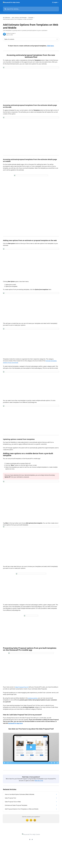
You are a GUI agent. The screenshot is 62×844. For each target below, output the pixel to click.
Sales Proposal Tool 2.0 (21, 687)
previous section (32, 698)
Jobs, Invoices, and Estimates (19, 17)
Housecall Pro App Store (15, 723)
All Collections (6, 17)
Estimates (30, 17)
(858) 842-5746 (39, 780)
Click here (50, 46)
